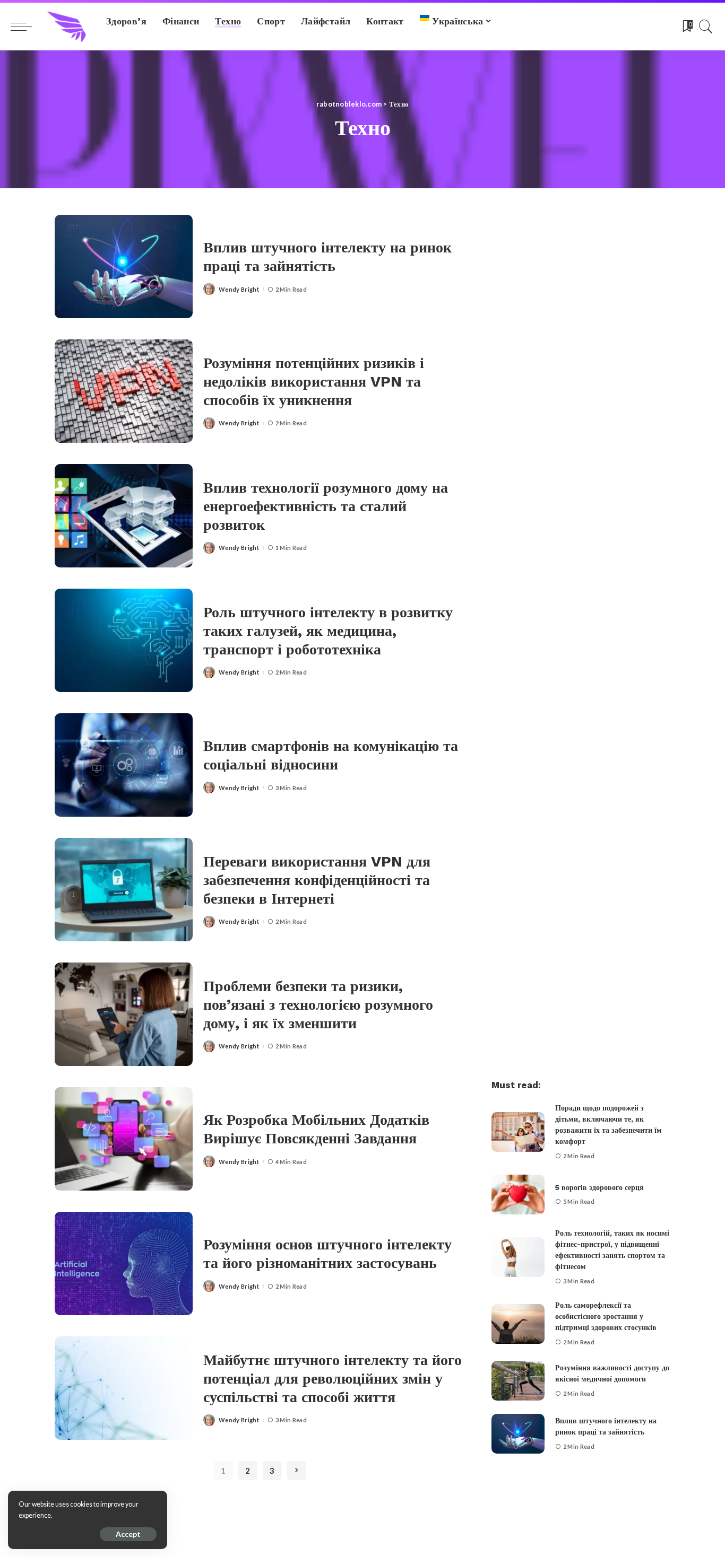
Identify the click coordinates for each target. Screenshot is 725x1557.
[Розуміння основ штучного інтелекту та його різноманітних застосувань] (124, 1263)
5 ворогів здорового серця (599, 1187)
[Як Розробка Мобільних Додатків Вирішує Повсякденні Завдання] (124, 1139)
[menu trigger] (26, 26)
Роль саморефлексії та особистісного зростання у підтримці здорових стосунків (606, 1316)
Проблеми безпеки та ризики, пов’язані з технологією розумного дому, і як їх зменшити (318, 1004)
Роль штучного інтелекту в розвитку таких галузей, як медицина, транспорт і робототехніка (328, 630)
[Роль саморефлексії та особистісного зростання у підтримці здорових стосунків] (518, 1324)
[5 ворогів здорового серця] (518, 1194)
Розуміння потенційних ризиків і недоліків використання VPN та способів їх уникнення (313, 381)
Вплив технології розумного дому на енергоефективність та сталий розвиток (325, 506)
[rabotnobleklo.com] (66, 26)
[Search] (705, 26)
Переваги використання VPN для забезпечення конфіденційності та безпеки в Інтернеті (316, 880)
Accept (128, 1533)
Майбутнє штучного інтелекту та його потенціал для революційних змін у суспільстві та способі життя (332, 1378)
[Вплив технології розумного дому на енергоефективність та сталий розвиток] (124, 515)
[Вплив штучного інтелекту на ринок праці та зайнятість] (124, 266)
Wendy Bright (239, 289)
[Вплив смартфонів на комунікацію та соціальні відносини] (124, 765)
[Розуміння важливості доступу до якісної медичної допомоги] (518, 1381)
